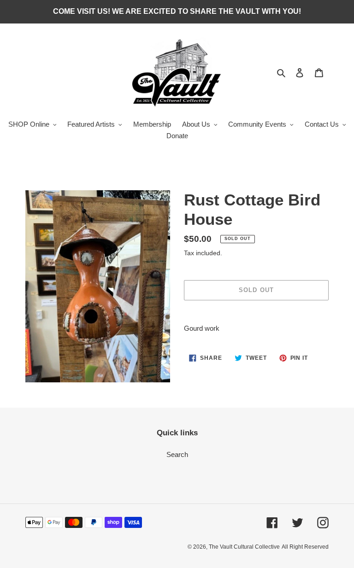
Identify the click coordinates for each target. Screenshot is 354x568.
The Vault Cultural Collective (244, 547)
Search (177, 454)
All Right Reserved (305, 547)
